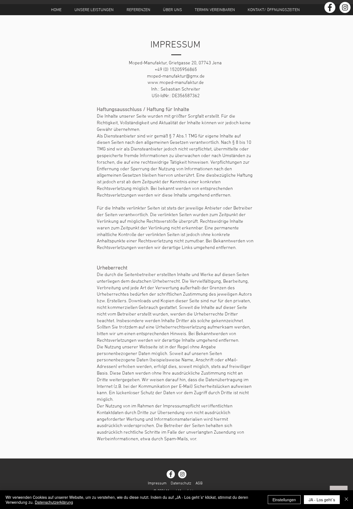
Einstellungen (284, 499)
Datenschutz (181, 483)
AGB (199, 483)
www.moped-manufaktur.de (176, 83)
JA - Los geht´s (322, 499)
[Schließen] (346, 500)
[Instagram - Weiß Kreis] (345, 7)
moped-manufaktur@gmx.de (176, 76)
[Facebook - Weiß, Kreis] (329, 7)
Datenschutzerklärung (54, 502)
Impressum (157, 483)
